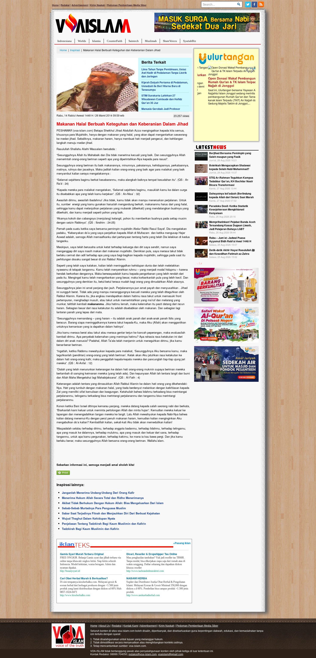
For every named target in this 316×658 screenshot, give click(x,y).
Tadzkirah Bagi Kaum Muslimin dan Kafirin (90, 529)
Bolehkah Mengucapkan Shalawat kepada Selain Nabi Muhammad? (229, 167)
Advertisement (80, 5)
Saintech (134, 41)
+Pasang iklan (181, 543)
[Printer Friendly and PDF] (63, 472)
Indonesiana (64, 41)
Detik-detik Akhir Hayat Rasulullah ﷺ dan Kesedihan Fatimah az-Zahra (232, 252)
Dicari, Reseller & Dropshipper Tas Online (151, 554)
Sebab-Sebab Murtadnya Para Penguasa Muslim (94, 508)
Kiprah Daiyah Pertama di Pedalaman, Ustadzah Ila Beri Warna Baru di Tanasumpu (164, 86)
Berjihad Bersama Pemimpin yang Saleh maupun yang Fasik (230, 155)
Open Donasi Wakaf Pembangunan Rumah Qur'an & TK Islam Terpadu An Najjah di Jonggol (225, 82)
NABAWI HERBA (136, 578)
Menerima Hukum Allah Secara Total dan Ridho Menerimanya (103, 498)
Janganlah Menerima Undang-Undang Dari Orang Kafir (98, 493)
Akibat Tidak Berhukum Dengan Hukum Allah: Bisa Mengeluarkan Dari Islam (113, 503)
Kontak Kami (130, 625)
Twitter (248, 4)
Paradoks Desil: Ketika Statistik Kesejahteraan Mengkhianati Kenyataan (228, 209)
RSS (261, 4)
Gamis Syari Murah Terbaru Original (82, 554)
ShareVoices (170, 41)
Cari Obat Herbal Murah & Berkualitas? (84, 578)
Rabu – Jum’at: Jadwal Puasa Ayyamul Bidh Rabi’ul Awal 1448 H (230, 239)
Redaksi (65, 5)
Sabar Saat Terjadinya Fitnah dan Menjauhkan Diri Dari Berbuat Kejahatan (111, 513)
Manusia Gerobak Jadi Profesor (160, 109)
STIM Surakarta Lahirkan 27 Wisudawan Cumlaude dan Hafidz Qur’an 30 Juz (161, 99)
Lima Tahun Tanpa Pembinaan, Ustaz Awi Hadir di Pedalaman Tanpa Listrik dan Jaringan (164, 72)
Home (55, 5)
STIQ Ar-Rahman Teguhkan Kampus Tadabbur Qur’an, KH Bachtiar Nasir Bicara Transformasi (231, 181)
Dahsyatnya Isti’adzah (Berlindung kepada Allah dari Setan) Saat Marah (231, 195)
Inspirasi (75, 50)
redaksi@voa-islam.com (143, 654)
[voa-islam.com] (93, 25)
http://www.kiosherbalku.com (75, 595)
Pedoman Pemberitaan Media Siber (126, 5)
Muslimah (151, 41)
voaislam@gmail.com (170, 654)
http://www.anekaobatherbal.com (143, 595)
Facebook (254, 4)
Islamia (96, 41)
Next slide (252, 70)
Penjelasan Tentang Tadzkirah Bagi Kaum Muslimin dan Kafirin (104, 523)
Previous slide (248, 70)
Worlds (82, 41)
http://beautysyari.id (70, 570)
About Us (104, 625)
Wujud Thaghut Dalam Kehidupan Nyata (88, 518)
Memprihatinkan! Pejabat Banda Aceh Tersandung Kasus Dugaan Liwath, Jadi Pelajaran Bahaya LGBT (232, 225)
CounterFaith (114, 41)
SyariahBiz (189, 41)
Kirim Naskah (97, 5)
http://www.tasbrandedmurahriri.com (145, 570)
